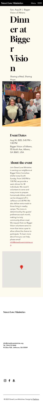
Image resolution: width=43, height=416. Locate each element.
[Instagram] (5, 380)
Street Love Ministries (12, 3)
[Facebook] (9, 380)
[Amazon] (13, 380)
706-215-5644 (11, 345)
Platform (36, 399)
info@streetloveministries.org (13, 343)
